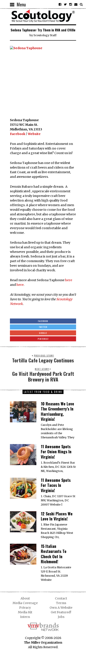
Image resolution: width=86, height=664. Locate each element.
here (68, 280)
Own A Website (61, 608)
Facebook (17, 134)
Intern (25, 617)
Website (34, 134)
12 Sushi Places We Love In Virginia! (57, 516)
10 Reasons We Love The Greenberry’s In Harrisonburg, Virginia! (57, 411)
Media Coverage (25, 603)
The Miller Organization (43, 642)
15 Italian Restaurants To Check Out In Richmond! (53, 553)
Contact (61, 598)
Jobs (61, 617)
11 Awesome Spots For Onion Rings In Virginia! (56, 452)
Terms (61, 603)
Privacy (25, 608)
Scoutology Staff (45, 35)
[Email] (76, 4)
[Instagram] (70, 4)
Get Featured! (61, 612)
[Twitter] (65, 4)
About (25, 598)
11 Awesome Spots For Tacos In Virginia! (56, 485)
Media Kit (25, 612)
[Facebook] (60, 4)
